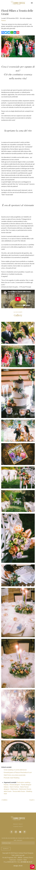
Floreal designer (15, 785)
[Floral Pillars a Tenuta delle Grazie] (18, 333)
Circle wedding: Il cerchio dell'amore (15, 770)
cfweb (20, 866)
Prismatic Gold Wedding (11, 778)
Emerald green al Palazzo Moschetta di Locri (18, 772)
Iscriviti (6, 848)
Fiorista (6, 785)
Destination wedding (23, 782)
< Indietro (4, 800)
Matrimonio (14, 789)
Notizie (3, 20)
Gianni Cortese (14, 787)
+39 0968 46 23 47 (26, 862)
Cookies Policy (18, 826)
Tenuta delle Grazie (19, 791)
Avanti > (32, 800)
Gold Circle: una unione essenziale (14, 775)
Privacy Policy (18, 824)
